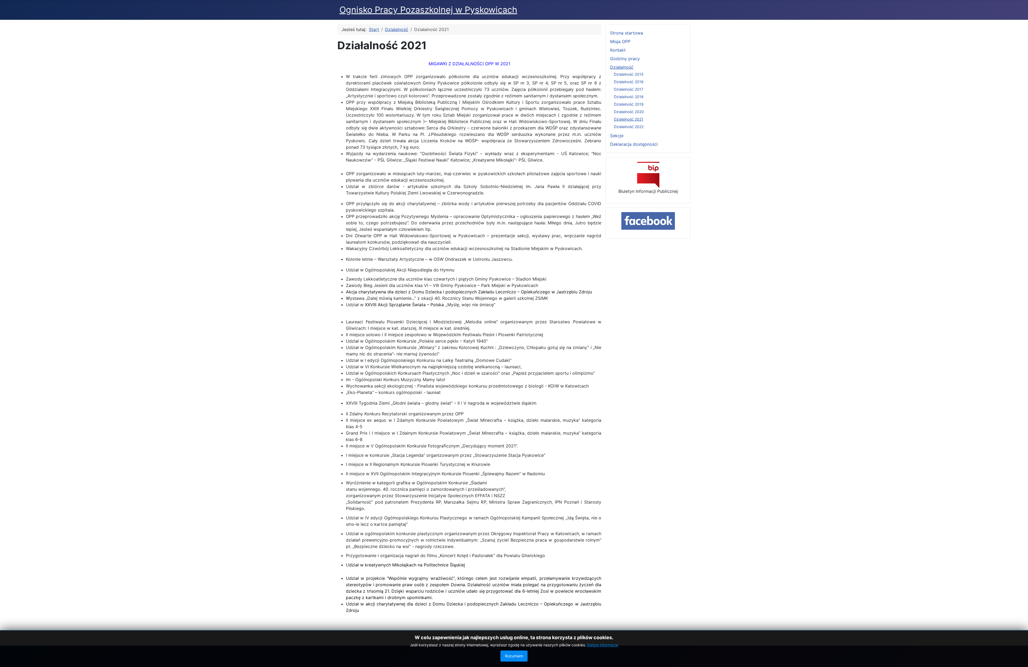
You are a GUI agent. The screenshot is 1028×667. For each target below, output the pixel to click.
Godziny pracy (625, 58)
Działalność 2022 (629, 126)
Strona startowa (626, 33)
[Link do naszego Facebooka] (648, 221)
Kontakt (618, 50)
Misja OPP (620, 41)
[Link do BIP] (648, 175)
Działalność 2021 (628, 119)
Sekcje (616, 135)
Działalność (621, 67)
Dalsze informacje (602, 645)
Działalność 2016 (629, 81)
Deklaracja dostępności (634, 144)
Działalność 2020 (629, 111)
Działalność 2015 (629, 74)
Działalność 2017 (628, 89)
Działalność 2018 (629, 96)
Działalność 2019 (629, 104)
